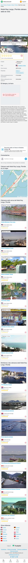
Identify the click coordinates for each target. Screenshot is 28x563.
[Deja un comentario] (26, 159)
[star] (2, 56)
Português (5, 534)
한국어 (17, 538)
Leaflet (19, 196)
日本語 (17, 529)
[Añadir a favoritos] (22, 56)
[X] (15, 557)
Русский (4, 536)
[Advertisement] (14, 23)
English (4, 527)
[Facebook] (11, 557)
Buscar (17, 561)
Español (24, 1)
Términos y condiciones (22, 549)
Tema (3, 561)
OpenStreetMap (24, 196)
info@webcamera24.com (14, 554)
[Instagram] (13, 557)
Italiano (4, 532)
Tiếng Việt (5, 540)
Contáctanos (3, 549)
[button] (14, 184)
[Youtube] (17, 557)
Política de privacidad (11, 549)
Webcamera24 (7, 2)
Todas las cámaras (14, 551)
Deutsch (17, 527)
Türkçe (17, 536)
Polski (17, 532)
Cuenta (10, 561)
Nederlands (18, 534)
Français (4, 529)
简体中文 (5, 538)
